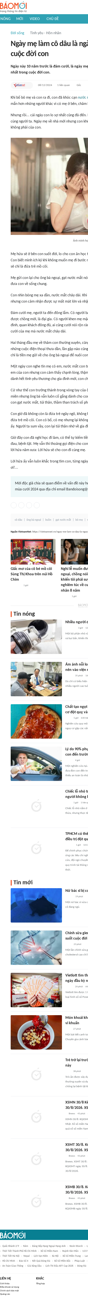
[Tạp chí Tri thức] (68, 1029)
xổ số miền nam (49, 1251)
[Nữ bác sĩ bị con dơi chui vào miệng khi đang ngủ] (36, 905)
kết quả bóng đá (41, 1261)
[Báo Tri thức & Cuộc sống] (70, 628)
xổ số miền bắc (62, 1261)
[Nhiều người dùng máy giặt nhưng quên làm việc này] (36, 637)
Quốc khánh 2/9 (10, 1246)
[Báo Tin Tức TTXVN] (68, 718)
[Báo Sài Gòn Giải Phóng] (69, 845)
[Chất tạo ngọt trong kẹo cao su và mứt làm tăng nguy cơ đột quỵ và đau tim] (36, 721)
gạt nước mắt (63, 520)
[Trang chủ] (13, 7)
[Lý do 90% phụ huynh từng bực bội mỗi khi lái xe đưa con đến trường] (36, 764)
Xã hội (55, 1256)
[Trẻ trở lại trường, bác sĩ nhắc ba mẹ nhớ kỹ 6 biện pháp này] (36, 1075)
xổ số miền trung (72, 1256)
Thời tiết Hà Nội (10, 1256)
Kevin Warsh (76, 1246)
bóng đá (81, 1266)
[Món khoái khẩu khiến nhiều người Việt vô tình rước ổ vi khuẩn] (36, 1032)
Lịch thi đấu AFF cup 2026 (59, 1266)
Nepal (26, 1256)
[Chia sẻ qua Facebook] (14, 505)
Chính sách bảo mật (9, 1291)
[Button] (28, 85)
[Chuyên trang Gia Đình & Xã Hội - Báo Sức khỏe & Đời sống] (65, 596)
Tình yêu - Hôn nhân (45, 33)
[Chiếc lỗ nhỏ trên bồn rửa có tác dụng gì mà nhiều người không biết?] (36, 806)
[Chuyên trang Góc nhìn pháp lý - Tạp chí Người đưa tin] (68, 803)
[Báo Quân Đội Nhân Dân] (16, 585)
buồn (48, 520)
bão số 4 (23, 1261)
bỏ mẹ (79, 520)
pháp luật (80, 1261)
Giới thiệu (5, 1284)
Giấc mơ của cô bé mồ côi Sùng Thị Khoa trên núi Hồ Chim (32, 574)
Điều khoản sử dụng (9, 1287)
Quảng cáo (5, 1294)
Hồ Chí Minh (8, 1261)
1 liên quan (63, 85)
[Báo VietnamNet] (19, 85)
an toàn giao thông (12, 1266)
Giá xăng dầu (34, 1266)
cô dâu (18, 520)
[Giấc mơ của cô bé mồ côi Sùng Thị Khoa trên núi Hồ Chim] (33, 552)
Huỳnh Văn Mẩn (70, 1251)
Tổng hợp (40, 1284)
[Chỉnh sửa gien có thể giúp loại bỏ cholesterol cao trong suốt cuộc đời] (36, 948)
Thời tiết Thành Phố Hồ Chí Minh (19, 1251)
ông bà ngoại (33, 520)
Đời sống (17, 33)
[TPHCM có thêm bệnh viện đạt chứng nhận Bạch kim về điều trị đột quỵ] (36, 848)
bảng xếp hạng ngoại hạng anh (49, 1246)
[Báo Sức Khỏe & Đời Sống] (69, 896)
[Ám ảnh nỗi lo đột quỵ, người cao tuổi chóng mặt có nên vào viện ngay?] (36, 679)
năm (25, 1246)
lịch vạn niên (41, 1256)
